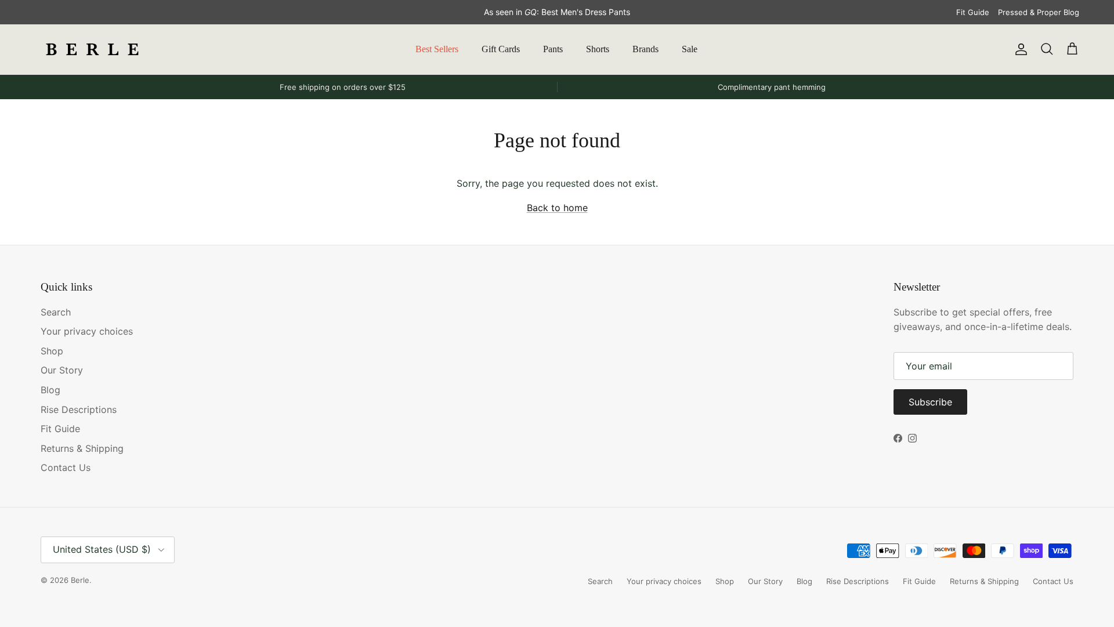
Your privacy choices (87, 331)
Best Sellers (436, 49)
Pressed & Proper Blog (1038, 12)
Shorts (597, 49)
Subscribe (930, 402)
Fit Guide (972, 12)
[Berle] (93, 49)
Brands (645, 49)
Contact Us (66, 467)
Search (56, 312)
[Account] (1019, 49)
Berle (80, 580)
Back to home (557, 207)
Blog (50, 390)
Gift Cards (501, 49)
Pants (553, 49)
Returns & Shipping (82, 448)
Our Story (62, 370)
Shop (52, 351)
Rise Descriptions (79, 409)
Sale (689, 49)
